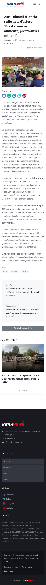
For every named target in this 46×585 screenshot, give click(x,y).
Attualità (10, 43)
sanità (25, 271)
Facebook (10, 495)
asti (5, 271)
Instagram (10, 503)
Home (8, 40)
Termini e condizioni (12, 567)
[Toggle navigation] (3, 4)
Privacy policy (27, 567)
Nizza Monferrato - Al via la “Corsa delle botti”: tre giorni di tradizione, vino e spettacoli (22, 312)
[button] (41, 4)
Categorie (21, 40)
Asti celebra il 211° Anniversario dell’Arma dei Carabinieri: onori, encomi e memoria (22, 291)
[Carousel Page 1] (19, 390)
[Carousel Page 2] (21, 390)
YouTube (9, 508)
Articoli (31, 40)
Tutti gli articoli (21, 328)
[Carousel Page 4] (27, 390)
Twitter (8, 499)
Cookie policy (9, 571)
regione (14, 271)
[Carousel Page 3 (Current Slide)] (24, 390)
